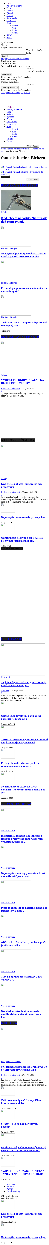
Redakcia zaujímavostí (10, 388)
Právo (9, 37)
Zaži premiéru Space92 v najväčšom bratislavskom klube (21, 1102)
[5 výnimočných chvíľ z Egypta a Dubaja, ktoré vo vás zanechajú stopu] (23, 675)
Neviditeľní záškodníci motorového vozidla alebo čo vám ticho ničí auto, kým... (21, 1014)
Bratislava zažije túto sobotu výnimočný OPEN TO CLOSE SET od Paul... (23, 1149)
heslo (28, 53)
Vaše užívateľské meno (36, 50)
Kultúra (10, 11)
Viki (14, 28)
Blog (9, 23)
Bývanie (10, 13)
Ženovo (10, 15)
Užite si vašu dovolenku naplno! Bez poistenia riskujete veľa (21, 717)
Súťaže (10, 35)
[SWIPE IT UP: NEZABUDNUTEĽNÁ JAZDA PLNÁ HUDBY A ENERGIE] (8, 1166)
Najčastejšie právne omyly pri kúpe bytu (23, 517)
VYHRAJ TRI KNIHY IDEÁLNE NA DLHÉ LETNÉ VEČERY (22, 382)
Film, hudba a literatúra (11, 1061)
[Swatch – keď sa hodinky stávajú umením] (8, 1118)
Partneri (10, 1189)
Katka (14, 30)
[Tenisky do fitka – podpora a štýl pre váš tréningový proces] (16, 315)
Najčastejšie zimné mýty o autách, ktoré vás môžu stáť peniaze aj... (23, 875)
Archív (15, 33)
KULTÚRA (9, 1023)
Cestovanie (11, 20)
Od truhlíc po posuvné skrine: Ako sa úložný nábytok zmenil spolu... (22, 539)
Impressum (11, 1184)
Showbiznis (12, 18)
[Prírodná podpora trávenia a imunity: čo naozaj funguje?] (16, 280)
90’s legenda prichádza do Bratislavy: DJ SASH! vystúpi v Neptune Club (24, 1068)
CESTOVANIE (11, 639)
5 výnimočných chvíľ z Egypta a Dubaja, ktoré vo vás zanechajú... (24, 684)
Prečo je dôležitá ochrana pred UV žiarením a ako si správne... (20, 764)
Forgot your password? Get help (15, 58)
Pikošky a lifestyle (14, 6)
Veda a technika (8, 830)
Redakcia (11, 1186)
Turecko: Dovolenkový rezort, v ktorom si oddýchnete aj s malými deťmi (24, 741)
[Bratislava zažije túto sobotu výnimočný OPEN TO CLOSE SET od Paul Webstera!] (8, 1142)
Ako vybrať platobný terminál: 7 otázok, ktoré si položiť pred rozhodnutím (24, 255)
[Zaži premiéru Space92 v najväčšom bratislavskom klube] (8, 1095)
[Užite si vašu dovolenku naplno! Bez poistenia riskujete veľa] (8, 710)
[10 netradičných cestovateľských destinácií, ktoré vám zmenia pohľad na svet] (8, 781)
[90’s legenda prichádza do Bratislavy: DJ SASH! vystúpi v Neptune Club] (23, 1059)
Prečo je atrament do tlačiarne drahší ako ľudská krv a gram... (24, 909)
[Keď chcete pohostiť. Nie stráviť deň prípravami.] (16, 210)
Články (4, 212)
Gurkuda (5, 690)
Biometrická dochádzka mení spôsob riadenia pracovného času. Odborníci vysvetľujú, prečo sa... (22, 838)
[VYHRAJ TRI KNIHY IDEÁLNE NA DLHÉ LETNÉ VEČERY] (23, 372)
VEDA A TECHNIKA (16, 803)
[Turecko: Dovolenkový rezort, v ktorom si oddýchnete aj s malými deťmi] (8, 734)
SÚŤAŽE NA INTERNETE (20, 336)
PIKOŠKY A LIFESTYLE (19, 185)
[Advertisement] (23, 97)
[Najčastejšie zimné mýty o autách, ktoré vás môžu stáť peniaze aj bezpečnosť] (16, 865)
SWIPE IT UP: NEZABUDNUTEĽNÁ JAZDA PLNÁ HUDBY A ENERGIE (23, 1172)
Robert (15, 25)
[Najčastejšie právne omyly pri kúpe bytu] (8, 512)
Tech (9, 8)
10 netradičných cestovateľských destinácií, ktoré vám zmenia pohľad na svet (23, 789)
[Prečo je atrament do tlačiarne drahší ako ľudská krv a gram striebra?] (16, 900)
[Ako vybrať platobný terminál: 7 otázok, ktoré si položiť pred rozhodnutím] (16, 246)
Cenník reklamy (13, 1191)
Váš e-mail (31, 68)
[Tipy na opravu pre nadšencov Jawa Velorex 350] (16, 969)
